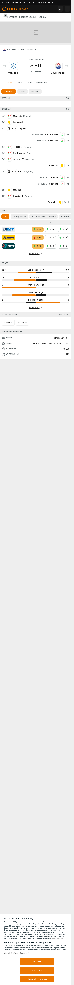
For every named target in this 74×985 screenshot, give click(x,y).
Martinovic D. (51, 134)
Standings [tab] (42, 83)
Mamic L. (17, 116)
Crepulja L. (42, 183)
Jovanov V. (18, 159)
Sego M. (28, 171)
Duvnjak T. (18, 196)
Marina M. (28, 116)
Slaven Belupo (58, 72)
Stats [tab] (22, 91)
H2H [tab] (29, 83)
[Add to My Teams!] (5, 66)
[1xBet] (8, 229)
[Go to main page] (17, 9)
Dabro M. (31, 153)
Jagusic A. (42, 140)
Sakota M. (53, 140)
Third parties (57, 938)
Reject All (37, 970)
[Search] (60, 9)
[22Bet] (8, 246)
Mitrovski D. (31, 159)
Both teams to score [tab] (43, 216)
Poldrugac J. (19, 153)
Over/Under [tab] (19, 216)
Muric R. (44, 177)
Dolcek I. (54, 177)
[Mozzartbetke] (8, 237)
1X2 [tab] (5, 216)
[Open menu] (67, 9)
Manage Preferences (37, 979)
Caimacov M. (37, 134)
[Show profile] (13, 66)
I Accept (37, 962)
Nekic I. (27, 147)
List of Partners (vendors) (16, 953)
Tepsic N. (17, 147)
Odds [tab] (20, 83)
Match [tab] (8, 83)
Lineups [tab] (35, 91)
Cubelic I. (53, 183)
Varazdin (13, 72)
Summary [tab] (8, 91)
